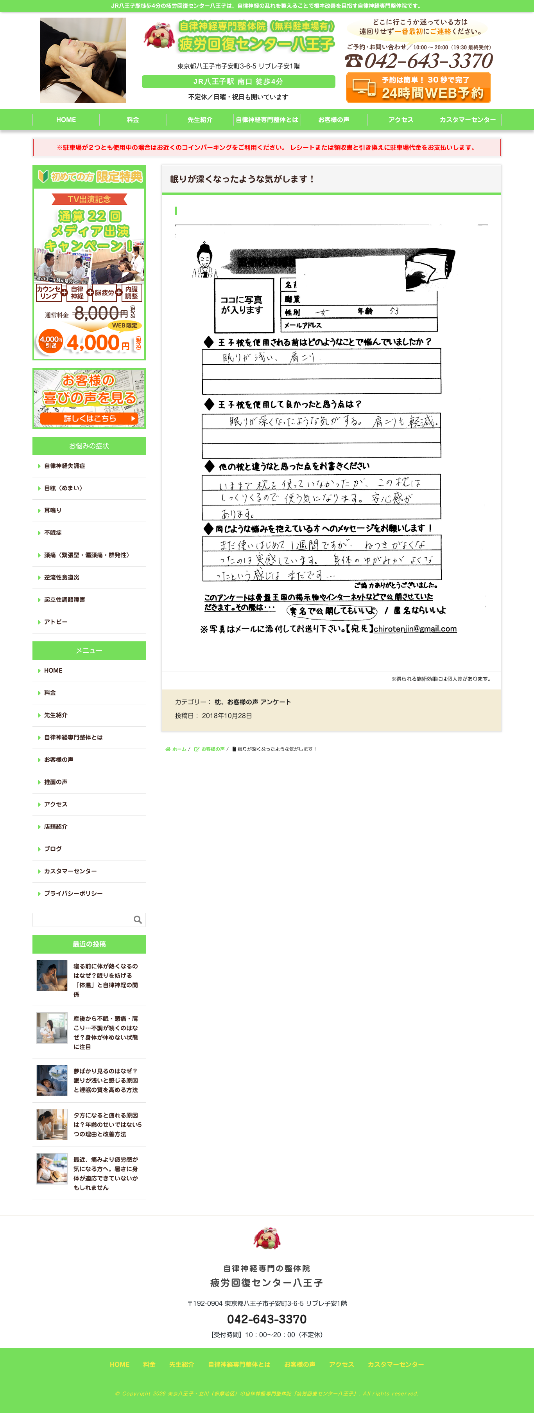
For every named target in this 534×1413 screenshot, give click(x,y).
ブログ (53, 849)
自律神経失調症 (64, 466)
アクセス (401, 120)
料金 (133, 120)
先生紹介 (200, 120)
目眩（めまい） (64, 488)
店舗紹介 (56, 827)
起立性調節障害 (64, 600)
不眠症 (53, 533)
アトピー (56, 622)
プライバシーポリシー (73, 893)
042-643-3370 (267, 1319)
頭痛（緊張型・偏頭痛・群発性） (88, 555)
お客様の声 (333, 120)
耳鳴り (53, 510)
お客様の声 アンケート (259, 702)
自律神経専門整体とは (267, 120)
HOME (66, 120)
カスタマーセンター (468, 120)
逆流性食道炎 (61, 577)
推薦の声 (56, 782)
